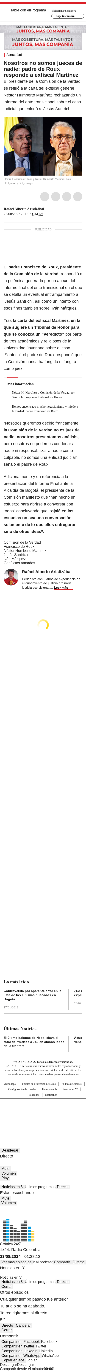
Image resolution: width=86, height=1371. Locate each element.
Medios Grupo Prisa (43, 1120)
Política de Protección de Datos (39, 1083)
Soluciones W (70, 1089)
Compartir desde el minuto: (26, 1369)
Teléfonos (34, 1094)
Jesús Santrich (16, 555)
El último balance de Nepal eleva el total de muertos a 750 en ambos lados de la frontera (34, 1042)
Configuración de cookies (22, 1089)
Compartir (62, 1262)
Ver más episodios (16, 1262)
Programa (38, 10)
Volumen (8, 1173)
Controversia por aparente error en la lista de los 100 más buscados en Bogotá (32, 995)
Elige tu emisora (65, 16)
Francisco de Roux (19, 546)
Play (5, 1178)
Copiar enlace (12, 1360)
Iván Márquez (15, 559)
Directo (63, 1187)
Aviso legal (10, 1083)
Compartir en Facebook (20, 1342)
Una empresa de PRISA (43, 1108)
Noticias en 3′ (12, 1187)
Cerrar (6, 1286)
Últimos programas (40, 1187)
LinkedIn (66, 196)
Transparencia (49, 1089)
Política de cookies (71, 1083)
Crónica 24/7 (10, 1244)
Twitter (55, 196)
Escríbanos (51, 1094)
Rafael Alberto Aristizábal (24, 209)
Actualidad (14, 54)
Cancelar (23, 1325)
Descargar (8, 1365)
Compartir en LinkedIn (19, 1351)
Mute (5, 1169)
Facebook (44, 196)
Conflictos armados (19, 563)
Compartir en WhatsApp (20, 1356)
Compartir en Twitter (17, 1346)
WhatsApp (77, 196)
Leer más (61, 587)
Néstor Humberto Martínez (25, 551)
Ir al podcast (43, 1262)
